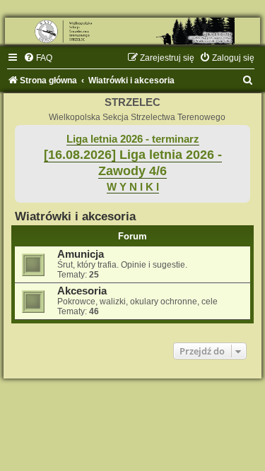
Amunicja (80, 254)
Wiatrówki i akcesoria (75, 216)
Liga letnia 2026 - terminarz (132, 139)
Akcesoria (82, 291)
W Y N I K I (133, 187)
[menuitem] (37, 58)
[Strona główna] (132, 31)
